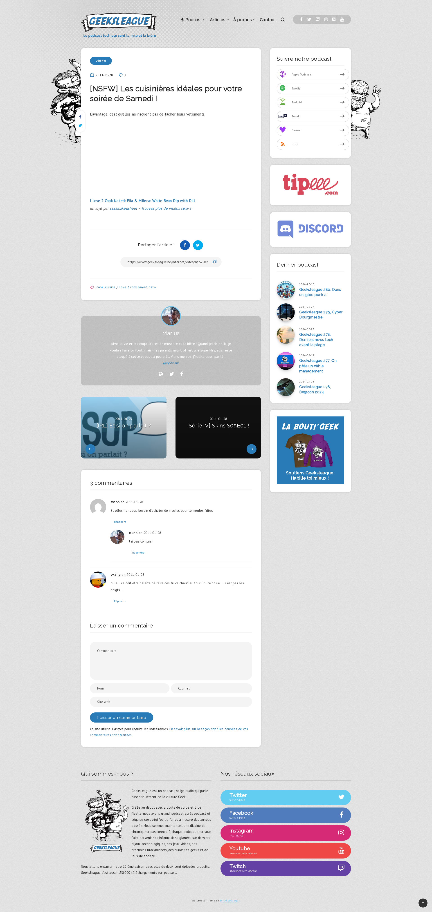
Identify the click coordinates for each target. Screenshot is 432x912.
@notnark (171, 363)
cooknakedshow (123, 208)
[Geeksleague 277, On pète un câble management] (286, 361)
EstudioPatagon (230, 900)
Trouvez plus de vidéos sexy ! (166, 208)
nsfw (152, 287)
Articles (217, 19)
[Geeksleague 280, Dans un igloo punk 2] (286, 290)
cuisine (110, 287)
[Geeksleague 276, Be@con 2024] (286, 387)
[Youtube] (342, 19)
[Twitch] (317, 19)
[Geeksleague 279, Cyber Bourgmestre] (286, 312)
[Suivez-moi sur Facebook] (181, 374)
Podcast (193, 19)
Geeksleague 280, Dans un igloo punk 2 (320, 292)
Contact (268, 19)
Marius (171, 333)
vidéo (101, 61)
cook (100, 287)
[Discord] (334, 19)
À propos (242, 19)
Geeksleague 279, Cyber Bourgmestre (320, 314)
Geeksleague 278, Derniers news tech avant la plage (316, 339)
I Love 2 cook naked (132, 287)
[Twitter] (309, 19)
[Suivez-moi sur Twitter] (171, 374)
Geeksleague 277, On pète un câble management (318, 365)
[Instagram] (326, 19)
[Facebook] (301, 19)
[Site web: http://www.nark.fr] (161, 374)
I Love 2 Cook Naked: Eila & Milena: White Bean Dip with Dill (142, 200)
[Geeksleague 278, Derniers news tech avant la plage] (286, 335)
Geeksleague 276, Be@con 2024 (315, 389)
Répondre (120, 521)
